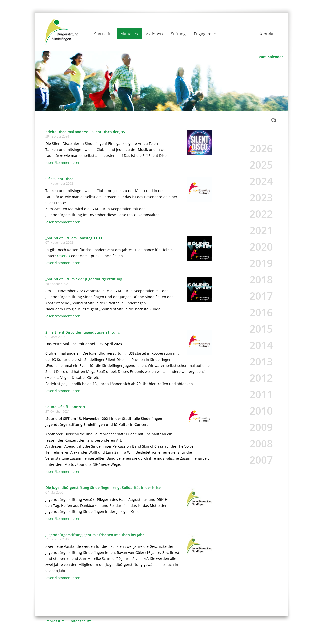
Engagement (206, 34)
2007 (261, 460)
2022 (261, 214)
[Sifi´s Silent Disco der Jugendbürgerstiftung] (199, 342)
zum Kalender (271, 56)
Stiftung (178, 34)
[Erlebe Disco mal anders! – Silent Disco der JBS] (199, 142)
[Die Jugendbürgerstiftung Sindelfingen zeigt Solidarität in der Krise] (199, 497)
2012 (261, 378)
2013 (261, 361)
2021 (261, 230)
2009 (261, 427)
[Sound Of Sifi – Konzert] (199, 417)
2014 (261, 345)
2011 (261, 394)
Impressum (55, 621)
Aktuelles (129, 34)
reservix (63, 255)
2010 (261, 411)
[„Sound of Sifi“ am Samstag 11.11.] (199, 248)
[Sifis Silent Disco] (199, 189)
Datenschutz (80, 621)
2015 (261, 329)
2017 (261, 296)
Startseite (103, 34)
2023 (261, 197)
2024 (261, 181)
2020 (261, 247)
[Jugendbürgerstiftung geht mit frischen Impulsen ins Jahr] (199, 544)
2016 (261, 312)
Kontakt (266, 34)
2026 (261, 148)
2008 (261, 443)
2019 (261, 263)
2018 (261, 279)
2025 (261, 165)
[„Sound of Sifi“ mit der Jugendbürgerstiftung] (199, 289)
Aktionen (154, 34)
